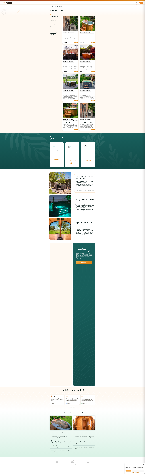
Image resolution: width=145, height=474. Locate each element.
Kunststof (76, 120)
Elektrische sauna (88, 160)
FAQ (23, 2)
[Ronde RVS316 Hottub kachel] (87, 103)
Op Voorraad (15, 2)
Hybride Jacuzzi (72, 158)
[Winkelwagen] (138, 3)
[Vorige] (71, 407)
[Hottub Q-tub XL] (70, 45)
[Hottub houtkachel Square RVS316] (70, 16)
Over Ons (21, 2)
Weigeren (135, 470)
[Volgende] (74, 407)
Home (51, 6)
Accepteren (128, 470)
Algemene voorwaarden (136, 472)
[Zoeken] (136, 3)
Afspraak (141, 2)
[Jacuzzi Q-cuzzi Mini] (70, 103)
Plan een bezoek (53, 465)
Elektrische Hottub (57, 159)
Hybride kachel (72, 62)
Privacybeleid (132, 472)
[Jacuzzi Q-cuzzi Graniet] (87, 74)
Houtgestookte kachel (71, 32)
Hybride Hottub (56, 157)
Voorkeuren (141, 470)
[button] (143, 464)
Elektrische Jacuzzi (73, 160)
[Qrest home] (3, 2)
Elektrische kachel (82, 32)
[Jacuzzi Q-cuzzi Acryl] (70, 74)
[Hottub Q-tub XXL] (87, 45)
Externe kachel (65, 32)
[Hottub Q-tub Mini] (87, 16)
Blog (18, 2)
